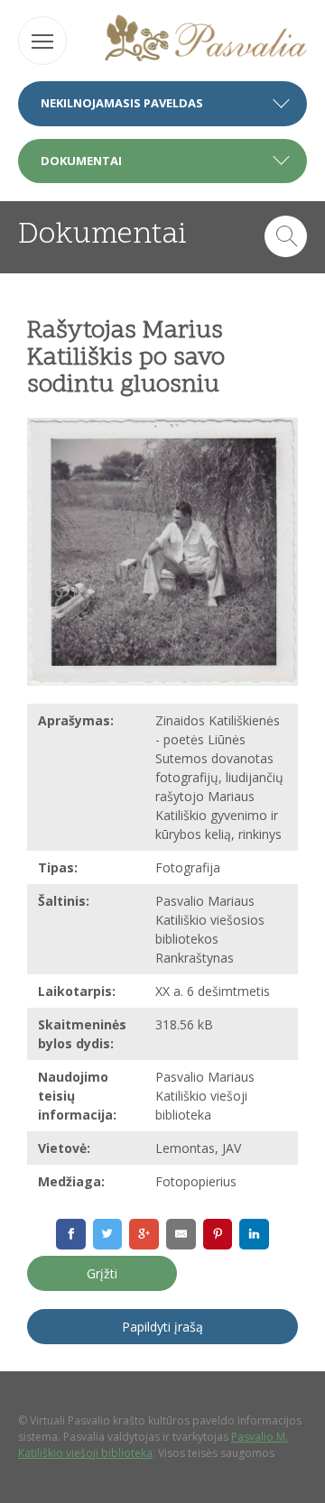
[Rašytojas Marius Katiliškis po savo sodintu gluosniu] (162, 552)
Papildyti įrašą (162, 1326)
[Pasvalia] (206, 40)
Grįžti (102, 1273)
